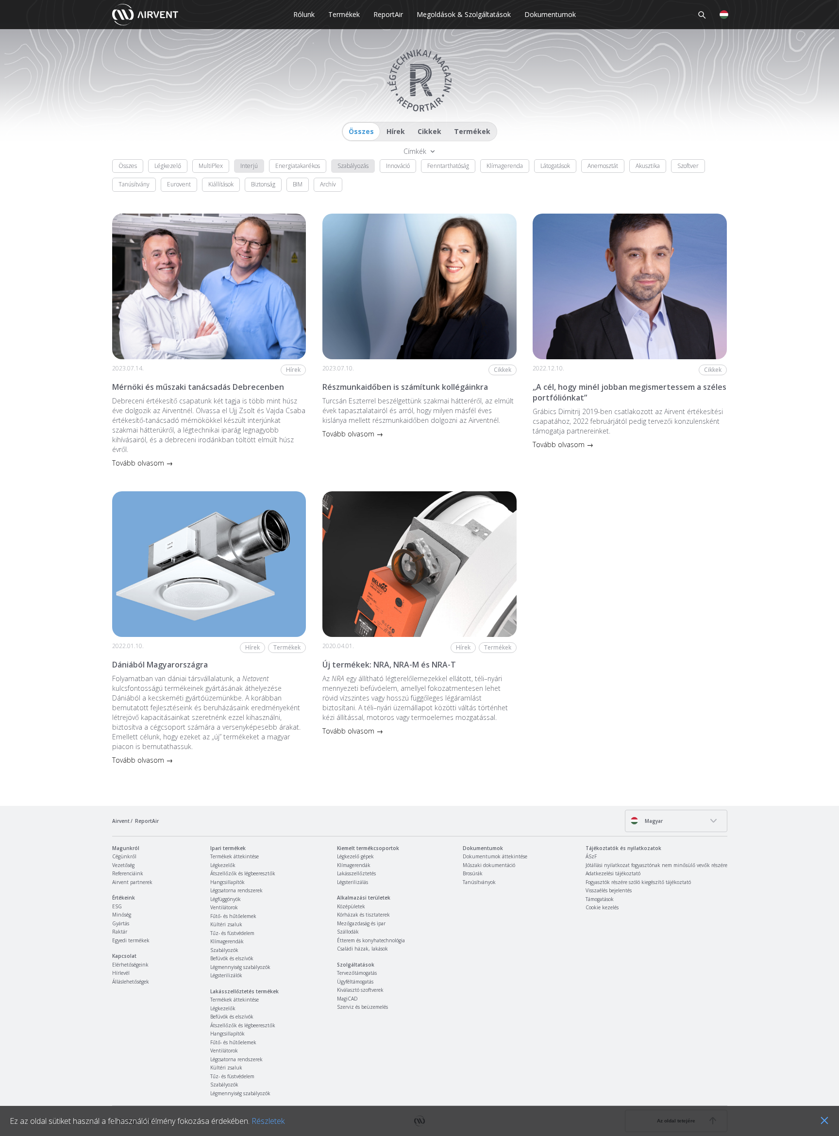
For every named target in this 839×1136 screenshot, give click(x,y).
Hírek (395, 131)
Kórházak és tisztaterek (363, 914)
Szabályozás (353, 166)
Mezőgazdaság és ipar (361, 923)
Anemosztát (602, 166)
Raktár (119, 931)
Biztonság (263, 184)
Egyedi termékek (131, 940)
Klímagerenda (505, 166)
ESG (117, 906)
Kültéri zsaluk (226, 924)
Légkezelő (167, 166)
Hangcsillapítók (227, 882)
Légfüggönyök (225, 899)
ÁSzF (591, 856)
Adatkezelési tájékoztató (613, 873)
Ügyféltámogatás (355, 981)
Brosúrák (473, 873)
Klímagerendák (227, 941)
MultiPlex (211, 166)
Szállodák (348, 931)
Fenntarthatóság (448, 166)
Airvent (121, 821)
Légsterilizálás (352, 882)
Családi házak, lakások (362, 948)
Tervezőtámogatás (357, 972)
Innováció (398, 166)
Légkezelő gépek (355, 856)
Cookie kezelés (602, 907)
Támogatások (600, 899)
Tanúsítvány (134, 184)
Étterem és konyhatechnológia (371, 940)
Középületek (351, 906)
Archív (328, 184)
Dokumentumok (550, 14)
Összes (361, 131)
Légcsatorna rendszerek (236, 890)
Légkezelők (222, 865)
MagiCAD (347, 998)
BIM (297, 184)
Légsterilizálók (226, 975)
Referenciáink (127, 873)
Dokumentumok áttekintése (495, 856)
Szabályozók (224, 950)
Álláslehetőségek (130, 981)
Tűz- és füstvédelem (232, 933)
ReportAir (388, 14)
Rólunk (304, 14)
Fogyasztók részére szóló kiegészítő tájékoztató (638, 882)
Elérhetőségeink (130, 964)
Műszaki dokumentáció (489, 865)
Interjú (249, 166)
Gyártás (120, 923)
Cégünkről (124, 856)
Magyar (653, 821)
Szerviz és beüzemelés (362, 1006)
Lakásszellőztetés (356, 873)
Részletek (268, 1121)
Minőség (121, 914)
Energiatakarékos (297, 166)
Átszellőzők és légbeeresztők (242, 873)
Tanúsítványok (479, 882)
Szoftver (688, 166)
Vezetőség (123, 865)
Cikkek (429, 131)
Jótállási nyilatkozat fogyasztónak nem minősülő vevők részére (656, 865)
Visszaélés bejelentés (609, 890)
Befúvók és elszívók (231, 958)
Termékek (344, 14)
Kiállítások (221, 184)
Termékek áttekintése (234, 856)
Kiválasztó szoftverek (360, 989)
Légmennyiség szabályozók (240, 967)
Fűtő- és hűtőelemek (233, 916)
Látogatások (555, 166)
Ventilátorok (224, 907)
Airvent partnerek (132, 882)
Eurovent (179, 184)
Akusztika (648, 166)
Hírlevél (121, 972)
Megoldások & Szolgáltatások (464, 14)
